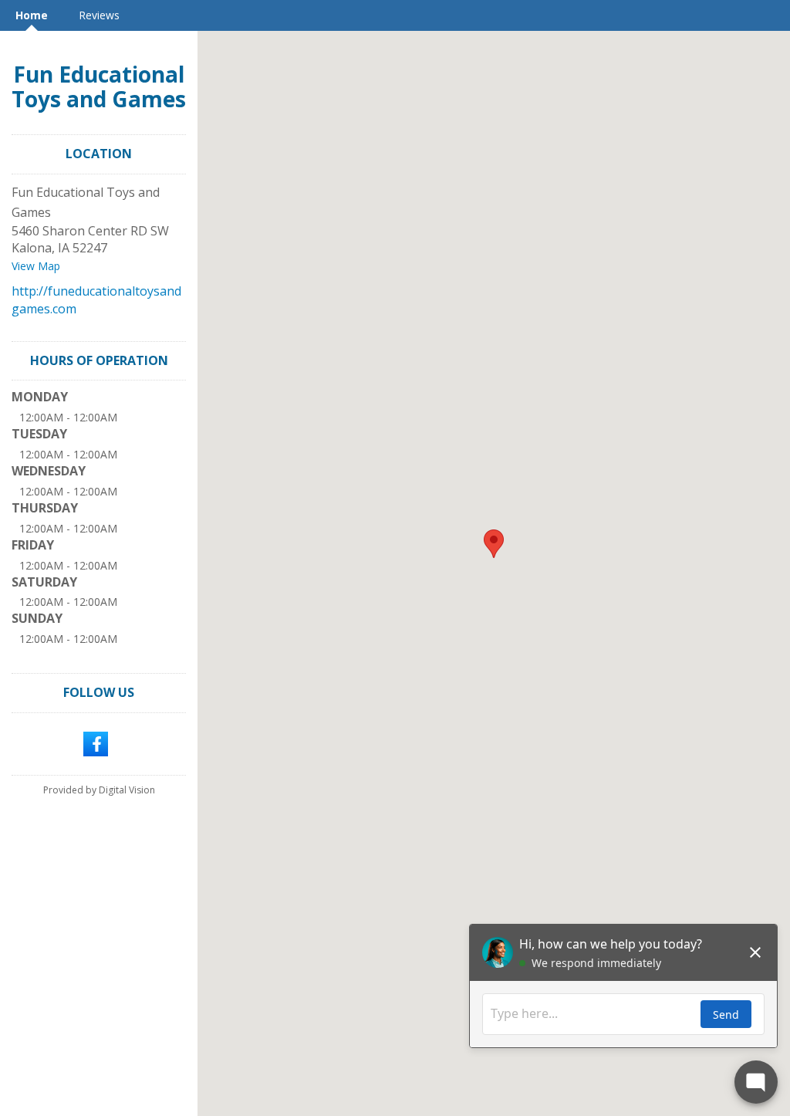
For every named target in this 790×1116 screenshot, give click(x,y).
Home (31, 15)
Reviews (99, 15)
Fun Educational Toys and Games (99, 86)
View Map (36, 266)
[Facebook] (95, 742)
